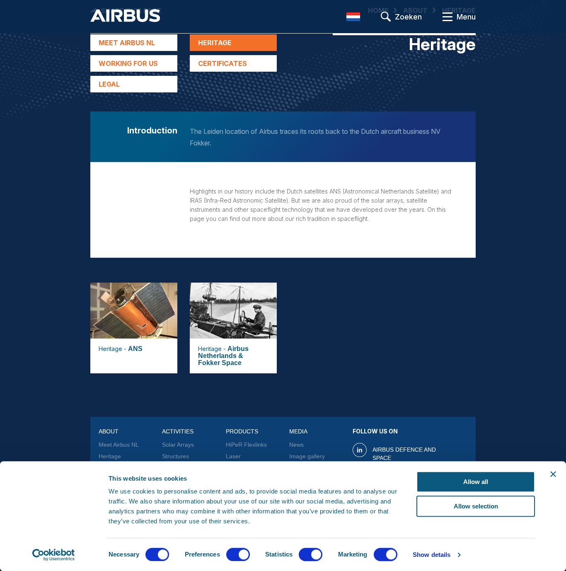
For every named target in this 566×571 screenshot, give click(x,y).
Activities (178, 431)
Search (386, 16)
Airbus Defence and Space (404, 453)
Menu (466, 16)
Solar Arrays (178, 444)
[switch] (238, 554)
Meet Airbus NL (127, 43)
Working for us (128, 63)
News (296, 444)
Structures (175, 456)
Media (298, 431)
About (109, 431)
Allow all (475, 481)
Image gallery (307, 456)
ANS (135, 348)
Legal (109, 84)
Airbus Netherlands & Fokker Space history (223, 359)
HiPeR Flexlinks (246, 444)
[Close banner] (553, 474)
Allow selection (476, 506)
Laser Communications (248, 460)
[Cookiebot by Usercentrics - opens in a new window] (53, 555)
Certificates (222, 63)
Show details (431, 554)
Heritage (215, 43)
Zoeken (408, 16)
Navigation (447, 16)
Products (242, 431)
